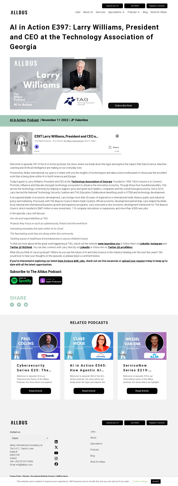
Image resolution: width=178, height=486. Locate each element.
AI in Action (18, 120)
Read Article (35, 390)
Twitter (14, 247)
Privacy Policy (15, 476)
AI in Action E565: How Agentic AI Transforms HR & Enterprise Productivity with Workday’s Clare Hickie (88, 368)
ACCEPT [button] (156, 481)
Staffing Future (62, 476)
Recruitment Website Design (42, 476)
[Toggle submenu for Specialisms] (123, 12)
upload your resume (133, 260)
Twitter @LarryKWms (120, 247)
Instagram (156, 243)
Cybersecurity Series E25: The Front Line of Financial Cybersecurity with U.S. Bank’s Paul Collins (33, 368)
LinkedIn (144, 243)
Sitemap (26, 476)
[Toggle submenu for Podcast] (138, 12)
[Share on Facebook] (12, 305)
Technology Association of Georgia (91, 181)
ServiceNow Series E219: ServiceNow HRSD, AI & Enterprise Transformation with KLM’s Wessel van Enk (139, 368)
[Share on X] (19, 305)
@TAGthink (25, 247)
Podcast (33, 120)
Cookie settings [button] (140, 481)
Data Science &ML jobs (71, 260)
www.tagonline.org (109, 243)
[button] (123, 106)
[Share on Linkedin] (26, 305)
